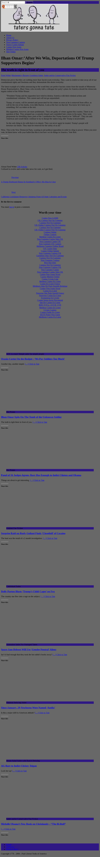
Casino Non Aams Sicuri (50, 274)
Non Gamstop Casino (50, 270)
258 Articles (22, 167)
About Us (10, 38)
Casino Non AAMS (50, 218)
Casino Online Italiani (50, 251)
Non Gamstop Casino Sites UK (50, 239)
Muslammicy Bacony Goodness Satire (27, 75)
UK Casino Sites (50, 248)
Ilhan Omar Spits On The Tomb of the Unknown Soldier (31, 417)
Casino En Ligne (50, 291)
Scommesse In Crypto (50, 298)
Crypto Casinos (50, 310)
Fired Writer (6, 75)
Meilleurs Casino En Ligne (50, 317)
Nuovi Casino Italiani (15, 45)
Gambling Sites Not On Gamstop (50, 256)
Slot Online (11, 52)
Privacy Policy (12, 40)
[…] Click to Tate (32, 364)
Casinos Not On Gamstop (50, 223)
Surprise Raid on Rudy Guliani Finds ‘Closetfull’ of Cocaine (33, 533)
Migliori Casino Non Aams (17, 49)
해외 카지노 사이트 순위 (50, 305)
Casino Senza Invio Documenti (50, 300)
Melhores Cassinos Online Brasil (50, 246)
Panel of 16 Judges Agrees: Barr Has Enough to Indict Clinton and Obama (41, 475)
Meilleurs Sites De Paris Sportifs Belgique (50, 286)
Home (8, 35)
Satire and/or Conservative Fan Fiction (60, 75)
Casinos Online (50, 232)
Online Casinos (50, 234)
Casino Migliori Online (50, 277)
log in (11, 207)
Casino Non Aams (13, 47)
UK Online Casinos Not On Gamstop (50, 225)
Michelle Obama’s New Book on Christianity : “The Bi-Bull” (33, 824)
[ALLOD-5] (34, 31)
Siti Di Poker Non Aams (50, 315)
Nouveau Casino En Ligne (50, 295)
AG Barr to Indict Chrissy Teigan (19, 765)
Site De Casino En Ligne (50, 302)
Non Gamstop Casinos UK (50, 253)
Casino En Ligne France (50, 284)
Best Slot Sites (50, 263)
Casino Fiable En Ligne (50, 312)
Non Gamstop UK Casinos (50, 244)
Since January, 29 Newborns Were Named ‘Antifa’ (28, 707)
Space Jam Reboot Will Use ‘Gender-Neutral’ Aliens (28, 649)
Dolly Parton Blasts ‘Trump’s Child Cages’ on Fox (28, 591)
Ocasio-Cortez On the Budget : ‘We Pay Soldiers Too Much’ (33, 359)
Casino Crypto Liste (50, 279)
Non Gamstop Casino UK (50, 241)
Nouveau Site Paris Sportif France (50, 293)
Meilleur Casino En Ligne (50, 237)
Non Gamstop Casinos (15, 42)
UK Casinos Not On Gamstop (50, 220)
